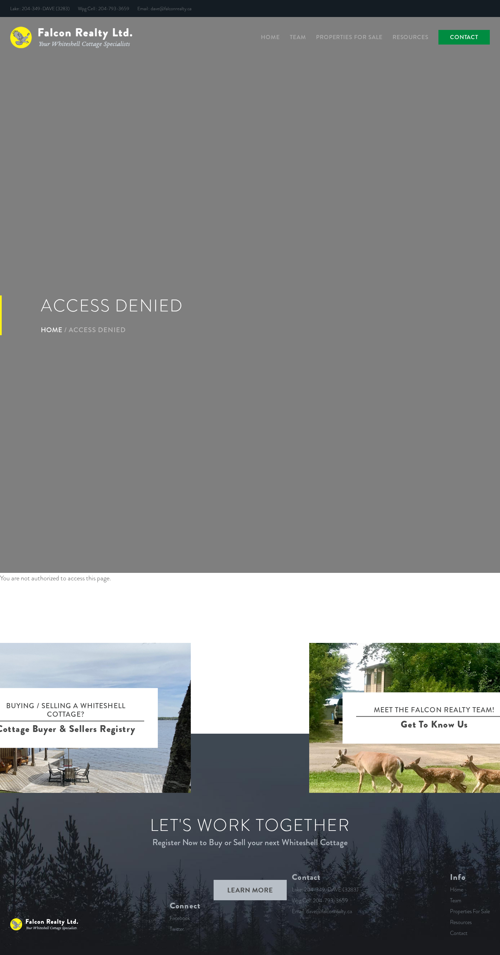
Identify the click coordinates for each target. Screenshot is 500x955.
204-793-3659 (113, 8)
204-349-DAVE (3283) (46, 8)
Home (52, 330)
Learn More (250, 890)
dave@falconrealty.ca (171, 8)
